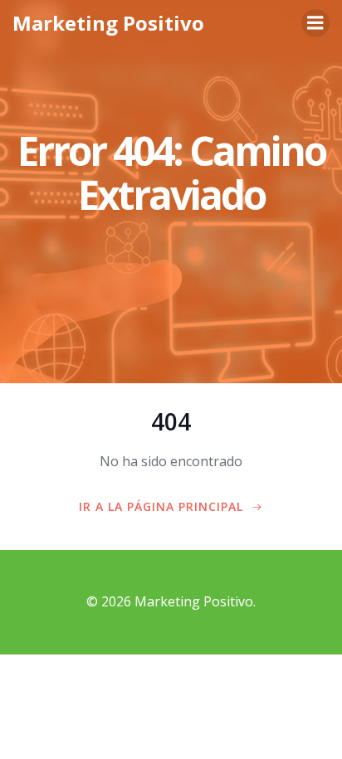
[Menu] (315, 23)
